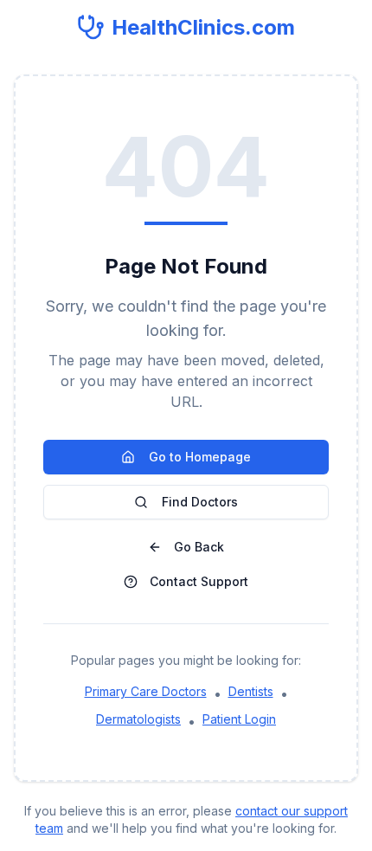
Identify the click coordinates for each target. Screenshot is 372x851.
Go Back (199, 546)
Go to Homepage (200, 456)
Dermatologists (138, 719)
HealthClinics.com (203, 27)
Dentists (250, 691)
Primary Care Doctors (146, 691)
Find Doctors (200, 501)
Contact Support (199, 581)
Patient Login (239, 719)
